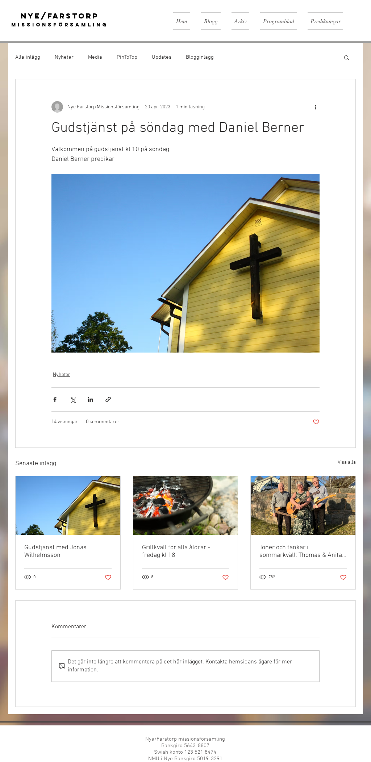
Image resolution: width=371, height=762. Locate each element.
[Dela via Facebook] (54, 399)
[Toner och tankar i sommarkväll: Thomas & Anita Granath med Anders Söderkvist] (303, 505)
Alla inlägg (27, 57)
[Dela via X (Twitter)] (72, 399)
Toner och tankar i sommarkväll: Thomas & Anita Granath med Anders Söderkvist (300, 551)
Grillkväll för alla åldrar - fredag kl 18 (176, 551)
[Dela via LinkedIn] (90, 399)
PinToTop (127, 57)
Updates (161, 57)
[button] (346, 57)
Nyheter (64, 57)
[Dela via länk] (108, 399)
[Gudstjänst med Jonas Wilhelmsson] (68, 505)
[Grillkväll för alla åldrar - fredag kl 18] (185, 505)
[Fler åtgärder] (315, 107)
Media (95, 57)
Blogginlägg (200, 57)
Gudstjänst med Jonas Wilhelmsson (55, 551)
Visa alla (347, 462)
